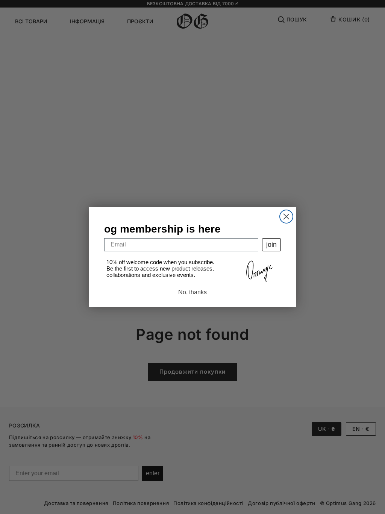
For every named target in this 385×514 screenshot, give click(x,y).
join (271, 244)
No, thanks (192, 292)
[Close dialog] (286, 216)
